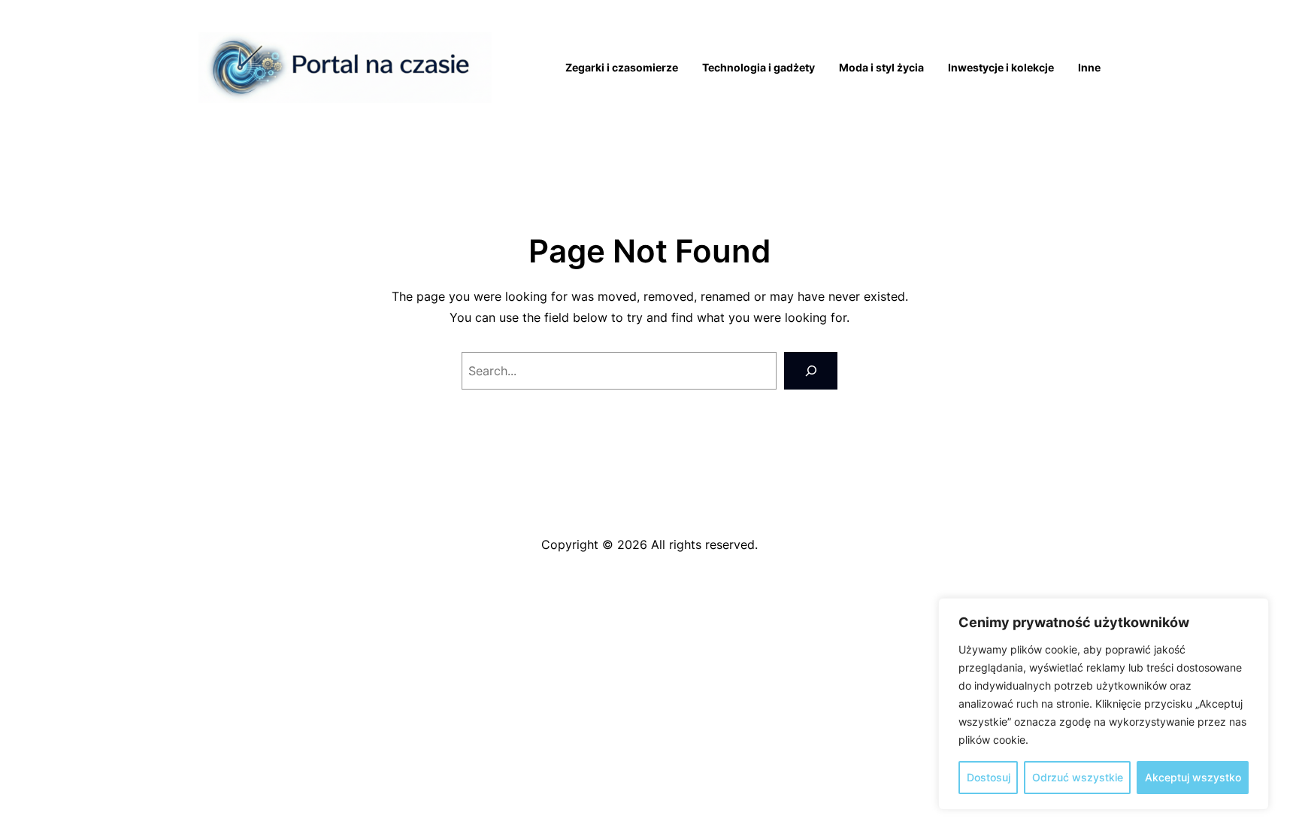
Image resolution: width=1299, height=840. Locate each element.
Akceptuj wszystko (1193, 777)
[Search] (810, 370)
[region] (1103, 704)
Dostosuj (988, 777)
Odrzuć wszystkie (1077, 777)
